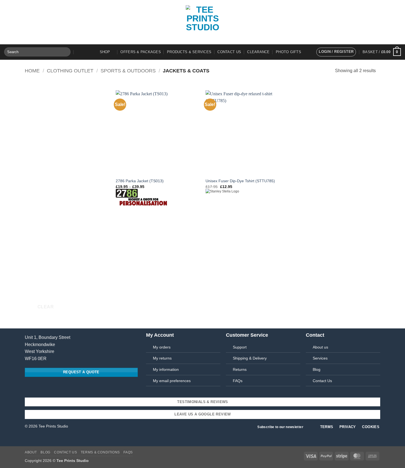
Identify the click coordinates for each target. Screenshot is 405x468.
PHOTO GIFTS (288, 52)
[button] (336, 52)
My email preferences (172, 381)
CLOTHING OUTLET (70, 71)
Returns (240, 369)
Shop (105, 52)
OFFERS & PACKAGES (140, 52)
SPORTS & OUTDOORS (128, 71)
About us (320, 347)
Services (320, 358)
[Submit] (65, 52)
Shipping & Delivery (250, 358)
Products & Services (189, 52)
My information (166, 369)
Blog (45, 452)
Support (240, 347)
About (31, 452)
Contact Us (229, 52)
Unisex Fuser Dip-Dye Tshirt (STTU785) (240, 181)
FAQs (237, 381)
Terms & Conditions (100, 452)
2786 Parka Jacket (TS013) (140, 181)
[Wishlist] (79, 52)
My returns (162, 358)
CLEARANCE (258, 52)
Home (32, 71)
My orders (162, 347)
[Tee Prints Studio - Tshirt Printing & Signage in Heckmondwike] (202, 22)
